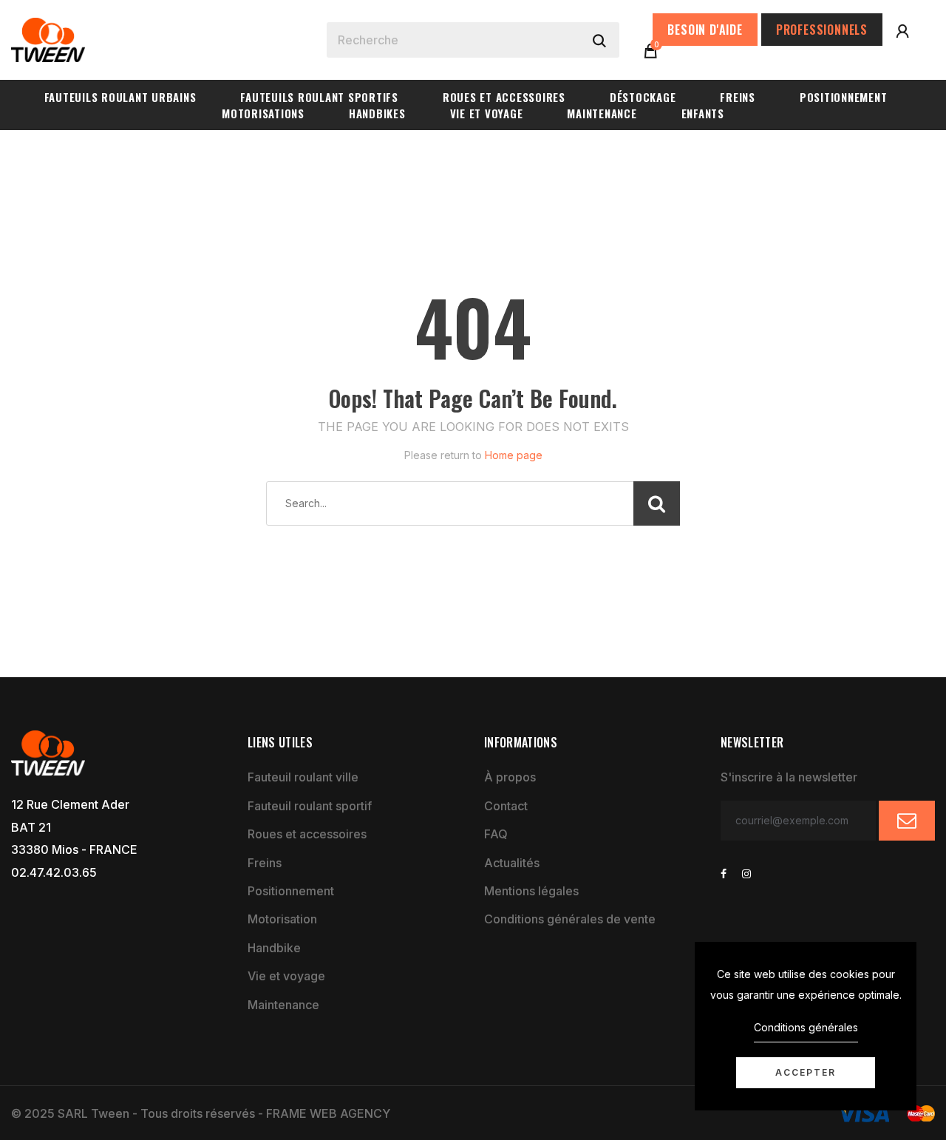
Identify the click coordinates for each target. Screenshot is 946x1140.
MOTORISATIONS (263, 113)
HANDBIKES (377, 113)
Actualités (512, 862)
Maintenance (283, 1004)
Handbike (274, 947)
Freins (265, 862)
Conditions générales (806, 1027)
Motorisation (282, 919)
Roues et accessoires (307, 834)
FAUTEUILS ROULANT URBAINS (120, 97)
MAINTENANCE (601, 113)
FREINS (737, 97)
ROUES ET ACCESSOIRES (504, 97)
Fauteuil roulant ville (303, 777)
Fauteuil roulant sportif (310, 805)
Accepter (805, 1072)
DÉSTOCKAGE (643, 97)
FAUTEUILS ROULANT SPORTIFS (319, 97)
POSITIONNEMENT (844, 97)
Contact (506, 805)
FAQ (496, 834)
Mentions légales (531, 890)
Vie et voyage (286, 975)
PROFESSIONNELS (822, 29)
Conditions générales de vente (570, 919)
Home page (513, 455)
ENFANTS (702, 113)
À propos (510, 777)
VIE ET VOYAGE (486, 113)
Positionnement (291, 890)
